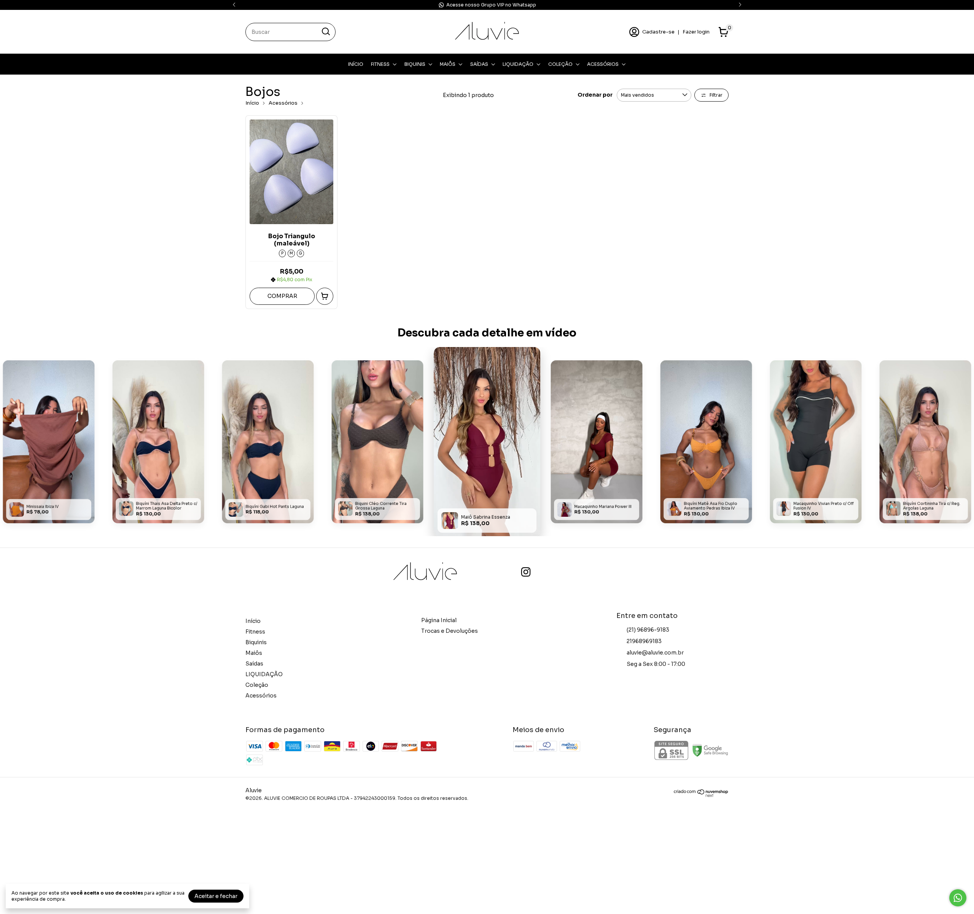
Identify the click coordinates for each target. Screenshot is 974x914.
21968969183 (644, 641)
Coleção (560, 64)
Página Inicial (439, 620)
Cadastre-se (658, 32)
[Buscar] (325, 31)
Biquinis (414, 64)
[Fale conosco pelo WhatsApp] (957, 897)
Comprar (282, 296)
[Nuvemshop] (701, 795)
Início (355, 64)
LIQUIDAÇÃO (518, 64)
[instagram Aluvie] (525, 572)
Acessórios (603, 64)
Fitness (380, 64)
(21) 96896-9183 (648, 629)
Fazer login (696, 32)
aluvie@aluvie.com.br (655, 652)
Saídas (479, 64)
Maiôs (447, 64)
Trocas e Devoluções (449, 630)
